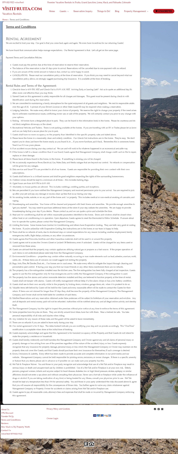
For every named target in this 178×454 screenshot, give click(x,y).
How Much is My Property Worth (15, 427)
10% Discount (7, 413)
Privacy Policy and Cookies (58, 409)
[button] (67, 11)
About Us (5, 409)
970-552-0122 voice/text (13, 2)
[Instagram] (162, 409)
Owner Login (52, 418)
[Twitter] (159, 409)
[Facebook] (155, 409)
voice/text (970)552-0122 (11, 433)
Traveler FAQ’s (7, 416)
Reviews (4, 423)
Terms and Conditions (11, 420)
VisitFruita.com (22, 9)
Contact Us (6, 430)
